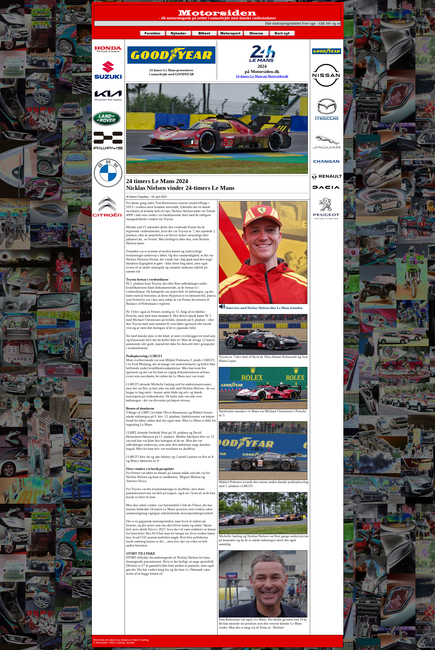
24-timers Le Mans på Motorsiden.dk (262, 76)
